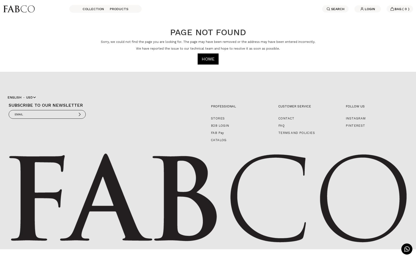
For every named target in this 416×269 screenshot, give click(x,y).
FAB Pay (217, 133)
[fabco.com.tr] (19, 8)
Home (208, 58)
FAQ (281, 125)
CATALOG (219, 140)
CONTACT (286, 118)
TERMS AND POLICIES (296, 133)
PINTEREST (355, 125)
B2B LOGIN (220, 125)
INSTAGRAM (356, 118)
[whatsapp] (406, 249)
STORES (218, 118)
